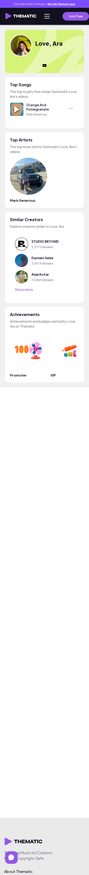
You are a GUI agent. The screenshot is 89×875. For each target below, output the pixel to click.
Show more (24, 290)
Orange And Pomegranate (37, 107)
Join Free (76, 16)
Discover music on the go (44, 4)
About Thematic (18, 871)
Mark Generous (36, 114)
